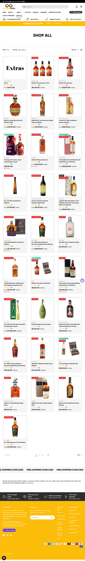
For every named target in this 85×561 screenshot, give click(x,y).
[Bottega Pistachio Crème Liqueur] (43, 309)
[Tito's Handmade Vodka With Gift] (70, 349)
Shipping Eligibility (74, 514)
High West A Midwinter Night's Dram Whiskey (42, 364)
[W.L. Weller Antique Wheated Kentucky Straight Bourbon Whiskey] (15, 349)
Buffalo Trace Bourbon (65, 83)
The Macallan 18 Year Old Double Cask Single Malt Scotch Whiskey (70, 160)
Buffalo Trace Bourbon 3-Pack (40, 83)
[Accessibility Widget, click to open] (82, 280)
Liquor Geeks (9, 553)
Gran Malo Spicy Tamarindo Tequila (69, 242)
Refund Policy (61, 519)
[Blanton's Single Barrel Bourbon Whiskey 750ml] (15, 105)
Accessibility (73, 529)
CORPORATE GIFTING (55, 12)
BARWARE (44, 12)
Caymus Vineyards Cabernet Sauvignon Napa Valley (40, 201)
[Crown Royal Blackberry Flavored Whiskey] (15, 227)
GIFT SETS (28, 12)
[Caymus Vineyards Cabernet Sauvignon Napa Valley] (43, 186)
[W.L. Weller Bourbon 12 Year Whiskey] (15, 427)
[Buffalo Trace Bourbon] (70, 68)
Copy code (58, 23)
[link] (19, 455)
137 (48, 455)
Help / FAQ (72, 510)
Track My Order (73, 532)
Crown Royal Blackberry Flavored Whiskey (13, 243)
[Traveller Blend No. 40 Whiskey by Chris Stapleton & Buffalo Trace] (15, 268)
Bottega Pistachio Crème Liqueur (41, 324)
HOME (4, 12)
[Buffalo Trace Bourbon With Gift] (43, 268)
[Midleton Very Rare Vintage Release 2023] (43, 388)
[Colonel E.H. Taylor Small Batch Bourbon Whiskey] (70, 105)
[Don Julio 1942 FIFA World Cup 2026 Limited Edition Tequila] (15, 309)
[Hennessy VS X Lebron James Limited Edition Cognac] (15, 145)
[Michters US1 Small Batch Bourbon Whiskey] (70, 388)
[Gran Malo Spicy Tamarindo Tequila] (70, 227)
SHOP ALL (19, 15)
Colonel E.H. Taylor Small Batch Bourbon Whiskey (68, 121)
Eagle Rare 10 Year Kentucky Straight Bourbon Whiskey (42, 121)
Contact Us (72, 517)
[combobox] (45, 6)
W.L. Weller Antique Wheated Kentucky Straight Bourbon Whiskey (14, 364)
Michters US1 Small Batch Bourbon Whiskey (69, 404)
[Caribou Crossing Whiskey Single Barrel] (15, 388)
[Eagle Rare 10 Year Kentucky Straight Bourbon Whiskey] (43, 105)
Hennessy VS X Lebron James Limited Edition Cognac (12, 160)
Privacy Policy (61, 516)
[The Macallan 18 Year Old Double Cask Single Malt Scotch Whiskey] (70, 145)
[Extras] (15, 68)
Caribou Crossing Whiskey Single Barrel (13, 404)
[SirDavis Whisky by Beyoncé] (43, 145)
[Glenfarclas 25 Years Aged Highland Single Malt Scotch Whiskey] (70, 268)
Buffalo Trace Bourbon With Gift (41, 283)
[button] (81, 6)
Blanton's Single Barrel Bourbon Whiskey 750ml (13, 121)
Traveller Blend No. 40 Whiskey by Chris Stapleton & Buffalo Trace (14, 284)
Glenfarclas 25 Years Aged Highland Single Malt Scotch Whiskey (69, 284)
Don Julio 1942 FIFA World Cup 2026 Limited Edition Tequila (14, 325)
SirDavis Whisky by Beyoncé (40, 159)
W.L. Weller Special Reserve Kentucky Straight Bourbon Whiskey (42, 243)
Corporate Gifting (74, 525)
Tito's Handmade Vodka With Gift (68, 363)
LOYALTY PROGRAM (8, 15)
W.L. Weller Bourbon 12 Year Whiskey (14, 442)
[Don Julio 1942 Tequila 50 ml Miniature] (15, 186)
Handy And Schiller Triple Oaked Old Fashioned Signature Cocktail (69, 325)
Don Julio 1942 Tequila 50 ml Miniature (12, 201)
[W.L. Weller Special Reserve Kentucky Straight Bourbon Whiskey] (43, 227)
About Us (60, 512)
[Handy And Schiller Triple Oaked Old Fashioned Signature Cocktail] (70, 309)
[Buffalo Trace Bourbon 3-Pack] (43, 68)
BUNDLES (36, 12)
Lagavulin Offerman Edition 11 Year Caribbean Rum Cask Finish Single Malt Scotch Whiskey (69, 202)
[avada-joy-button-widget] (4, 558)
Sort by (15, 49)
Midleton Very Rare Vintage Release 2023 (42, 404)
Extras (6, 83)
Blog (58, 538)
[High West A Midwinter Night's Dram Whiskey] (43, 349)
